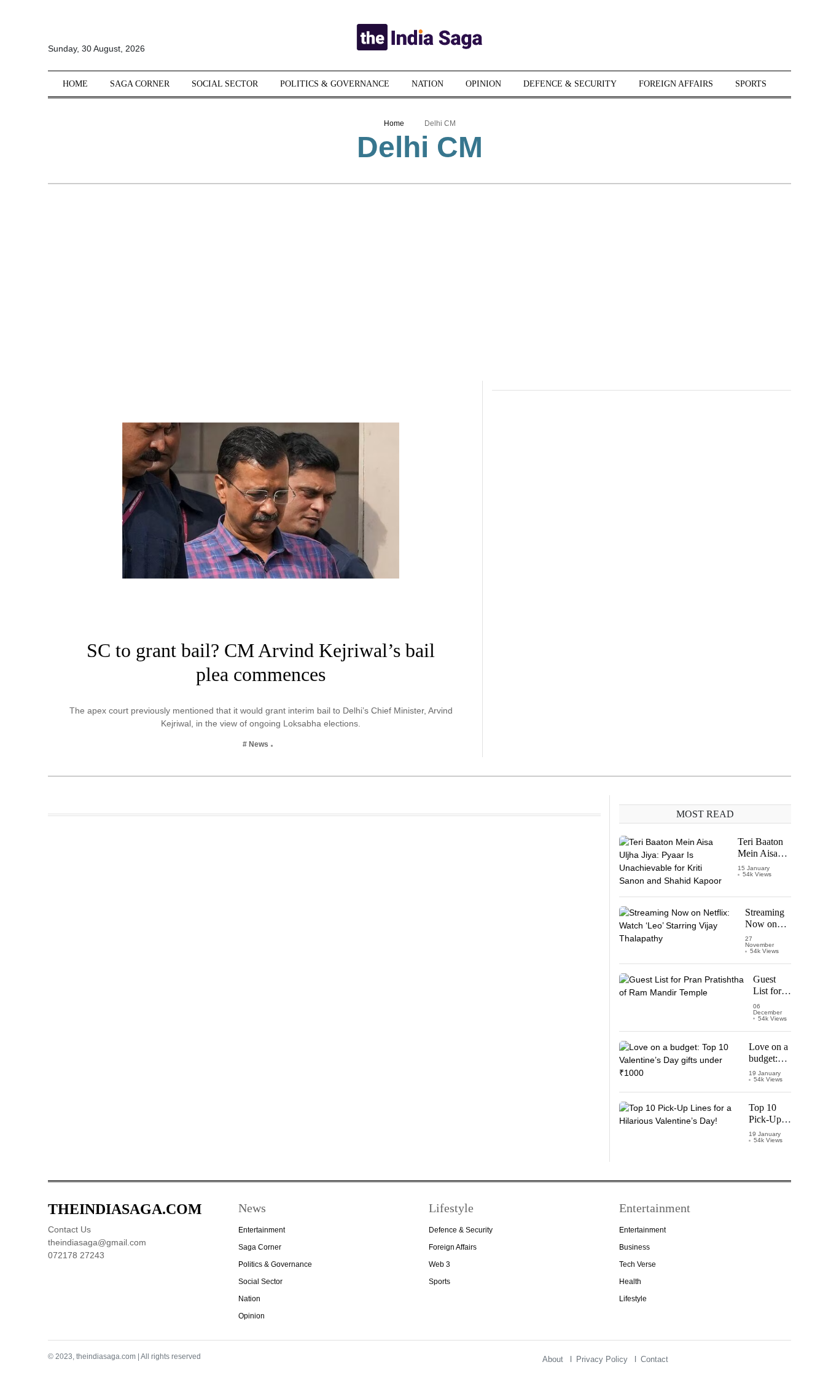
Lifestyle (633, 1298)
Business (634, 1247)
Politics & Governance (334, 83)
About (552, 1359)
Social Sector (225, 83)
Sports (751, 83)
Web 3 (439, 1264)
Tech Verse (637, 1264)
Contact (654, 1359)
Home (75, 83)
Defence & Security (570, 83)
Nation (427, 83)
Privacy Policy (602, 1359)
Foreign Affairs (676, 83)
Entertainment (261, 1230)
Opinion (483, 83)
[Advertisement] (419, 289)
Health (630, 1281)
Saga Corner (140, 83)
